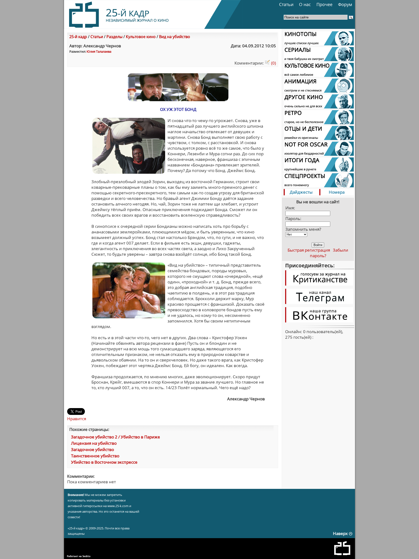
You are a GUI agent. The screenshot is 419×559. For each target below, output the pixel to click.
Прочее (324, 4)
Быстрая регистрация (309, 250)
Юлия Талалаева (99, 51)
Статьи (286, 4)
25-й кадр (78, 36)
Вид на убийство (174, 36)
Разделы (114, 36)
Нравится (76, 418)
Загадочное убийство (92, 449)
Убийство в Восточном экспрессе (104, 462)
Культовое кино (141, 36)
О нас (305, 4)
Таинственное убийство (95, 456)
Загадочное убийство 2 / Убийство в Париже (115, 437)
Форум (345, 4)
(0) (273, 63)
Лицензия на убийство (94, 443)
